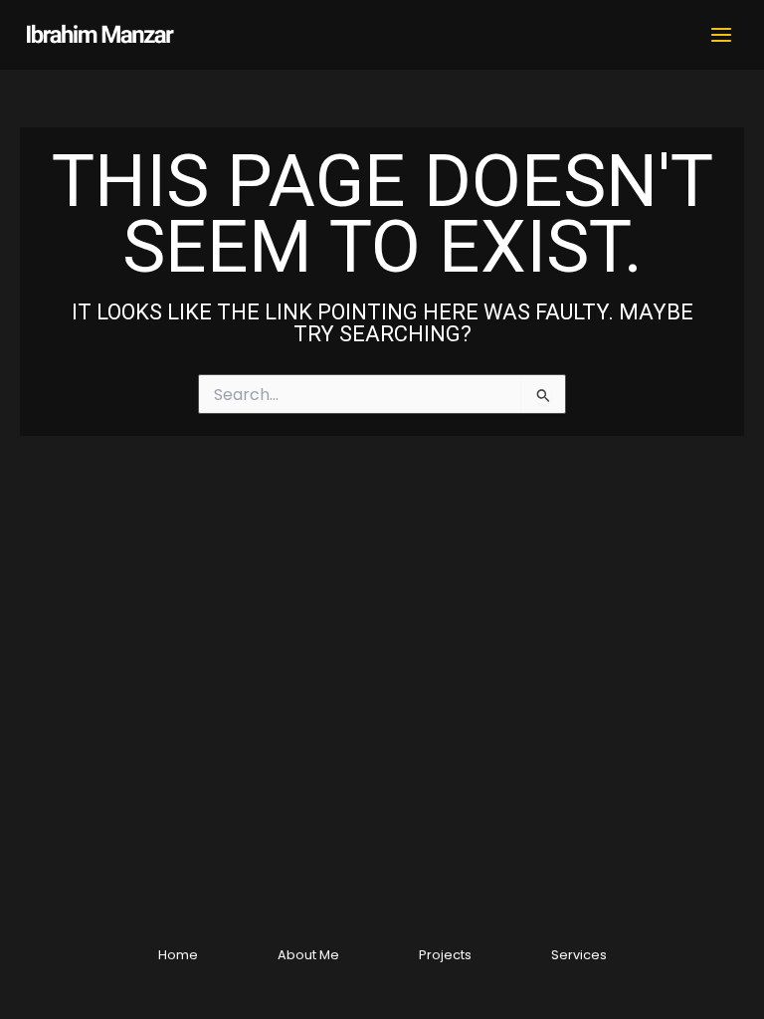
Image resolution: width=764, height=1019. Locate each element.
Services (579, 954)
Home (178, 954)
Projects (445, 954)
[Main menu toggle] (721, 35)
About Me (308, 954)
